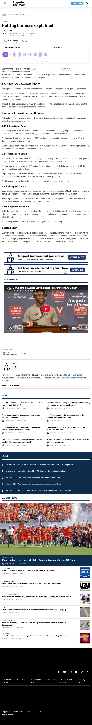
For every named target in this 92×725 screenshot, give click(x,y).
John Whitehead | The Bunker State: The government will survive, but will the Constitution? (34, 624)
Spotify (72, 378)
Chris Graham (9, 408)
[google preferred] (11, 41)
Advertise (21, 666)
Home (4, 15)
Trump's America (9, 620)
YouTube (5, 381)
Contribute (77, 3)
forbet (13, 121)
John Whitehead (7, 627)
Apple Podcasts (62, 378)
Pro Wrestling (8, 581)
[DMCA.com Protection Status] (83, 719)
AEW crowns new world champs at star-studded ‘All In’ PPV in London (31, 583)
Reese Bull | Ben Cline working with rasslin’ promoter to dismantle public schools (36, 636)
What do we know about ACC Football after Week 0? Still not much (30, 570)
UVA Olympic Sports (10, 594)
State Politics (8, 633)
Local (5, 607)
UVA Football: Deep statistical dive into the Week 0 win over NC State (38, 560)
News (5, 21)
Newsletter (50, 666)
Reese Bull (5, 638)
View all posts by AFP (10, 385)
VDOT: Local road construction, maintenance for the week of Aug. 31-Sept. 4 (34, 610)
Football (6, 568)
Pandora (80, 378)
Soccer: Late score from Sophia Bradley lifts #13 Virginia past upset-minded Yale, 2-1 (37, 596)
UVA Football (8, 557)
